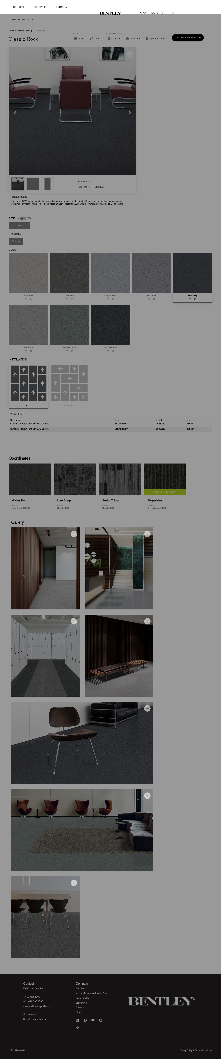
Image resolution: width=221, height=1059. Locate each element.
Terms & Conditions (203, 1050)
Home (11, 31)
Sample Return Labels (34, 1019)
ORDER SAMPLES (187, 37)
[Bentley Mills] (110, 13)
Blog (143, 13)
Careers (80, 1007)
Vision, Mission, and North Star (91, 993)
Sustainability (21, 19)
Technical (61, 7)
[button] (17, 183)
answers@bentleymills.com (37, 1006)
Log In (154, 13)
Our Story (80, 988)
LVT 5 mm (16, 241)
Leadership (81, 1002)
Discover (40, 7)
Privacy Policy (186, 1050)
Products (18, 7)
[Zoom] (130, 54)
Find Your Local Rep (33, 988)
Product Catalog (24, 31)
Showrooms (29, 1014)
